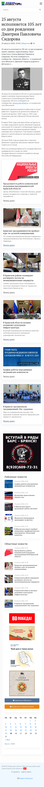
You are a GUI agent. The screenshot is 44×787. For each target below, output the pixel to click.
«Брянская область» (20, 103)
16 (36, 727)
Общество (26, 43)
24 (6, 733)
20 (21, 730)
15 (31, 727)
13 (21, 727)
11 (10, 727)
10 (6, 727)
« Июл (7, 740)
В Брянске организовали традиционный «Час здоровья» (18, 407)
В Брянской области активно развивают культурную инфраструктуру (17, 325)
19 (16, 730)
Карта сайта (26, 772)
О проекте (15, 772)
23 (36, 730)
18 (11, 730)
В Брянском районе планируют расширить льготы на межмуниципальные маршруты (18, 278)
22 (31, 730)
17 (6, 730)
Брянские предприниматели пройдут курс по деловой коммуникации (21, 232)
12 (16, 727)
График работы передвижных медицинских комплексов (17, 370)
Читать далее (9, 200)
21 (26, 730)
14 (26, 727)
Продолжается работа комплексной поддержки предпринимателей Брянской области (20, 186)
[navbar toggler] (40, 3)
